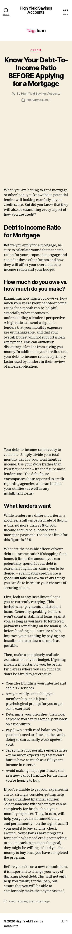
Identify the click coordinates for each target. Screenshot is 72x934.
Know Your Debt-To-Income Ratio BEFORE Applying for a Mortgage (36, 72)
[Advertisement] (36, 150)
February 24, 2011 (39, 100)
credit (35, 50)
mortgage (43, 901)
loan (31, 901)
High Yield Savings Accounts (36, 10)
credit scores (18, 901)
